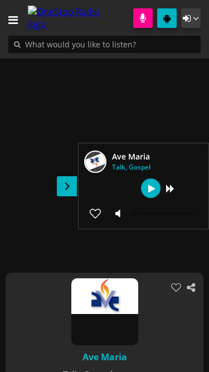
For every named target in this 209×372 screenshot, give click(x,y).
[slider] (164, 213)
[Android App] (167, 18)
